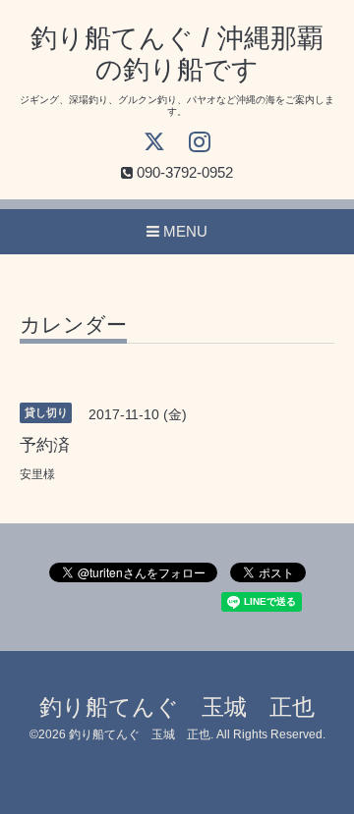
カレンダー (73, 325)
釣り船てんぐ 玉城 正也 (177, 707)
